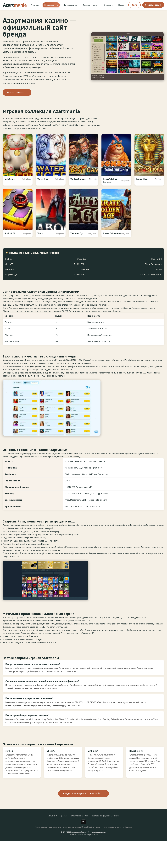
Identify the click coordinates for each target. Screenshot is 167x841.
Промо (121, 5)
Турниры (35, 5)
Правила (63, 816)
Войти (135, 5)
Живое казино (70, 5)
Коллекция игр (51, 5)
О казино (108, 5)
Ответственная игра (79, 816)
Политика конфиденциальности (105, 816)
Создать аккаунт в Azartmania (83, 793)
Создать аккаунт (153, 5)
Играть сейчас (17, 92)
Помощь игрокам (90, 5)
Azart (15, 5)
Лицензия (53, 816)
